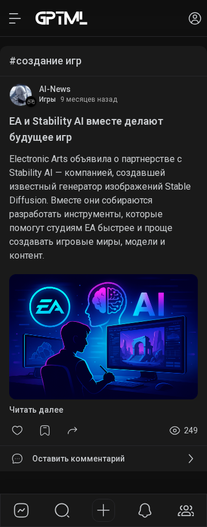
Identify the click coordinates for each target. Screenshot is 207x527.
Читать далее (36, 409)
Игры (47, 99)
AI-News (55, 89)
